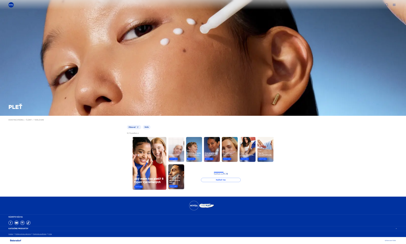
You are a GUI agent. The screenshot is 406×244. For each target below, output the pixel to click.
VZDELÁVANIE (39, 120)
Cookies (10, 234)
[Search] (387, 5)
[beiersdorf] (15, 240)
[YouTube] (16, 223)
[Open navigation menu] (394, 4)
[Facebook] (10, 223)
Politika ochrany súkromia (23, 234)
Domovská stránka (16, 120)
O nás (50, 234)
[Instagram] (22, 223)
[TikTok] (28, 223)
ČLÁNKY (29, 120)
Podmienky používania (39, 234)
